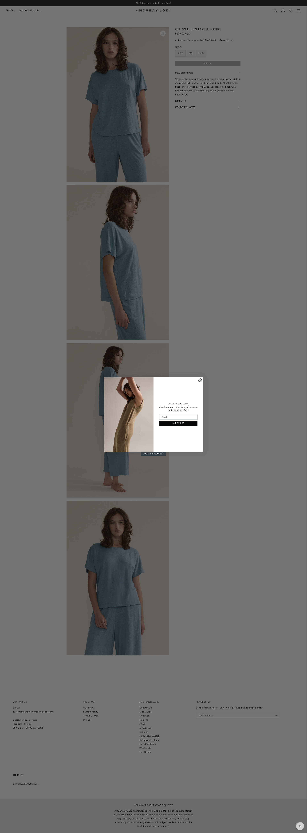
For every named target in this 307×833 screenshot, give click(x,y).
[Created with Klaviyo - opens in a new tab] (153, 454)
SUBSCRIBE (178, 423)
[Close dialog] (200, 380)
